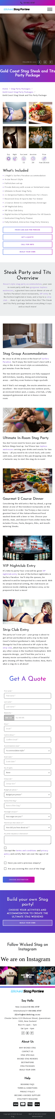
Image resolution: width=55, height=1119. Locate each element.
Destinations (27, 1062)
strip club (7, 647)
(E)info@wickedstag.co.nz (27, 1014)
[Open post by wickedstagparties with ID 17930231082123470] (9, 975)
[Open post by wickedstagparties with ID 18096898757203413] (46, 975)
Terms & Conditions (27, 1088)
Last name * (8, 702)
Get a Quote (27, 237)
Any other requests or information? (16, 833)
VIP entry (44, 293)
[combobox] (9, 717)
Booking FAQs (27, 1084)
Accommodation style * (12, 746)
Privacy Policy (27, 1091)
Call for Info (27, 244)
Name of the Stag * (10, 801)
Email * (6, 724)
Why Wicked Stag (27, 1048)
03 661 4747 (29, 2)
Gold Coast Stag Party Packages (18, 92)
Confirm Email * (9, 735)
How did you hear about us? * (14, 822)
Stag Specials (27, 1055)
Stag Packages (27, 1066)
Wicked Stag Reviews (27, 1059)
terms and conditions (26, 850)
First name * (8, 691)
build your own (27, 252)
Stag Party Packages (21, 88)
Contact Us (27, 1051)
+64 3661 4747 (27, 1010)
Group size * (8, 779)
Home (5, 88)
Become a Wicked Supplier (28, 1095)
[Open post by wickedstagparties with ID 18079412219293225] (27, 975)
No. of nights (8, 768)
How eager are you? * (11, 812)
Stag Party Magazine (27, 1099)
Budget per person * (11, 790)
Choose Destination (18, 879)
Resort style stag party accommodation (22, 284)
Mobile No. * (8, 713)
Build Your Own (27, 923)
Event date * (8, 757)
